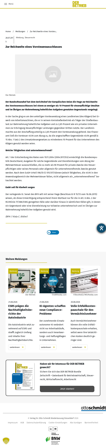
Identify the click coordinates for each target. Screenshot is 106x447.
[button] (6, 441)
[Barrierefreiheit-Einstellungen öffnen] (101, 228)
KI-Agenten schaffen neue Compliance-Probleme (53, 309)
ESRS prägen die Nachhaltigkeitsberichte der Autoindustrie (21, 309)
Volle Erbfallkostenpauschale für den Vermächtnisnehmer (84, 309)
